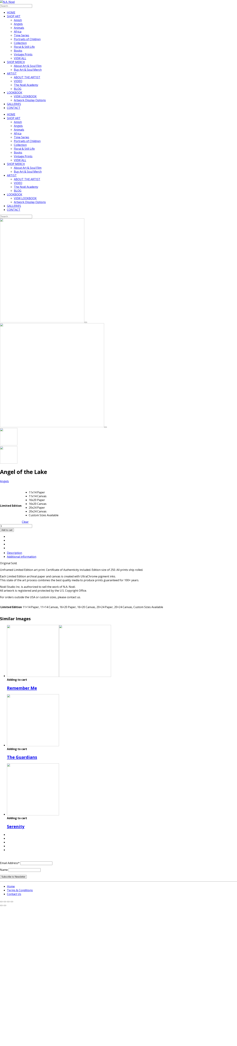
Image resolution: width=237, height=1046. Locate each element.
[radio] (43, 492)
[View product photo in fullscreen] (85, 322)
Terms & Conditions (20, 890)
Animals (19, 28)
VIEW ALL (20, 58)
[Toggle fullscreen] (4, 901)
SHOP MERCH (16, 62)
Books (18, 51)
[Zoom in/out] (1, 901)
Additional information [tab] (21, 557)
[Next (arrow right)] (4, 905)
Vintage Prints (23, 54)
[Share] (8, 901)
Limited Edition (11, 506)
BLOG (17, 89)
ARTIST (12, 73)
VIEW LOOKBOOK (25, 96)
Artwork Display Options (30, 100)
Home (11, 886)
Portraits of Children (27, 39)
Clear (25, 522)
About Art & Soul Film (27, 66)
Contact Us (14, 894)
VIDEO (18, 81)
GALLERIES (14, 104)
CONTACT (13, 108)
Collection (20, 43)
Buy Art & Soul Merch (28, 70)
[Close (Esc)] (11, 901)
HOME (11, 12)
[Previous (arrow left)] (1, 905)
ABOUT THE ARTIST (27, 77)
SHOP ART (13, 16)
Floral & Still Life (24, 47)
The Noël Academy (26, 85)
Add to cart (6, 530)
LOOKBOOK (14, 92)
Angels (18, 24)
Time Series (21, 35)
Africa (17, 31)
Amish (18, 20)
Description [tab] (14, 553)
